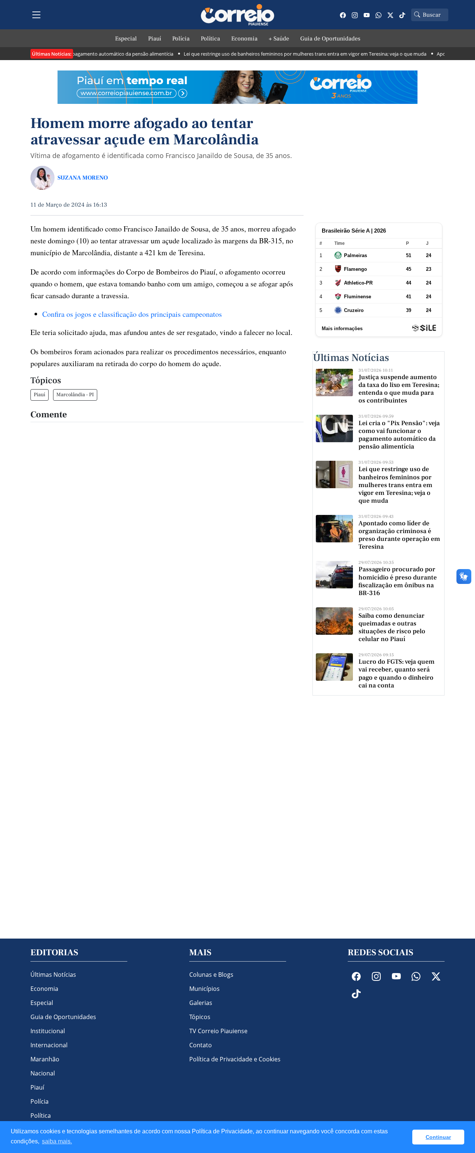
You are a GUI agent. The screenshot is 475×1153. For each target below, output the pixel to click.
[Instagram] (355, 14)
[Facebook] (343, 14)
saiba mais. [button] (57, 1141)
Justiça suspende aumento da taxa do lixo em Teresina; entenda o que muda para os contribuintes (398, 389)
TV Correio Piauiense (218, 1031)
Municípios (204, 989)
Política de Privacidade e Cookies (235, 1059)
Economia (244, 38)
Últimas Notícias (53, 974)
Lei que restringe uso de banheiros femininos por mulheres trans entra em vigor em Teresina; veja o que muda (292, 53)
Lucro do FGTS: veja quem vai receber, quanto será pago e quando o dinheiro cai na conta (396, 673)
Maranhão (44, 1059)
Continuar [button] (438, 1137)
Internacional (49, 1045)
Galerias (200, 1003)
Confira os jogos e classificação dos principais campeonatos (132, 314)
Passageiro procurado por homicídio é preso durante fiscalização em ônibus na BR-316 (397, 581)
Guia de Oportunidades (330, 38)
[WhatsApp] (378, 14)
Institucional (47, 1031)
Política (210, 38)
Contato (200, 1045)
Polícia (181, 38)
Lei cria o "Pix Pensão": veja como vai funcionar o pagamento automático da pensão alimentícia (399, 435)
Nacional (42, 1073)
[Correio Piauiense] (237, 15)
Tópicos (199, 1017)
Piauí (154, 38)
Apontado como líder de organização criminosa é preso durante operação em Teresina (399, 535)
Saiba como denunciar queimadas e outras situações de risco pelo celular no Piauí (391, 627)
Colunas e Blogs (211, 974)
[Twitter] (390, 14)
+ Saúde (279, 38)
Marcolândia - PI (75, 394)
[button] (405, 1137)
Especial (126, 38)
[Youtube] (367, 14)
